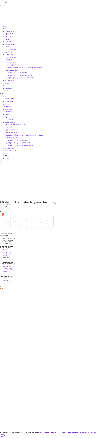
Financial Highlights (9, 80)
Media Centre (6, 83)
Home (4, 26)
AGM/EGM (6, 39)
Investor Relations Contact (10, 82)
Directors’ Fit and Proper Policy (13, 64)
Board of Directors (7, 36)
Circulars (6, 46)
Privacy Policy (72, 432)
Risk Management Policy (11, 70)
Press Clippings (7, 208)
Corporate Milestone (11, 49)
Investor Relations (7, 38)
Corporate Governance (9, 54)
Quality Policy (84, 432)
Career (4, 85)
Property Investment (9, 33)
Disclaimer (6, 90)
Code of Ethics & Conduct (12, 61)
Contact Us (5, 87)
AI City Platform (8, 34)
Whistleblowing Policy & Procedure (14, 78)
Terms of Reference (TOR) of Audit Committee (17, 72)
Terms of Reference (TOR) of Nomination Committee (18, 74)
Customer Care (8, 88)
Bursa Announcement (9, 44)
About (4, 28)
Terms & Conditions (58, 432)
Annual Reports (8, 43)
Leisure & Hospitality (9, 30)
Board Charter (9, 59)
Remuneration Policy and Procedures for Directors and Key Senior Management (24, 67)
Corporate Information (11, 62)
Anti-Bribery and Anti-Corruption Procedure (16, 56)
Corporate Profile (10, 52)
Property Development (9, 31)
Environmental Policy (11, 65)
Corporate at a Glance (9, 47)
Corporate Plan (9, 51)
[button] (48, 93)
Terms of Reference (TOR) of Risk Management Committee (19, 77)
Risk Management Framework (13, 69)
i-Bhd (2, 437)
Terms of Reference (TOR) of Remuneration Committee (19, 75)
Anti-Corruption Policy (11, 57)
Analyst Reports (8, 41)
